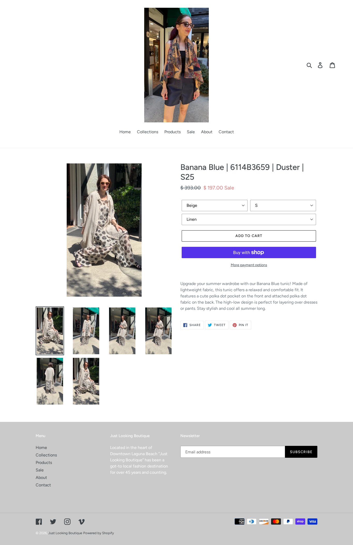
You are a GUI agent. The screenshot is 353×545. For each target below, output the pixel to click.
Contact (43, 485)
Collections (46, 455)
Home (41, 447)
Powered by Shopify (98, 533)
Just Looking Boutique (65, 533)
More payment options (249, 265)
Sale (40, 470)
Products (44, 462)
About (41, 477)
